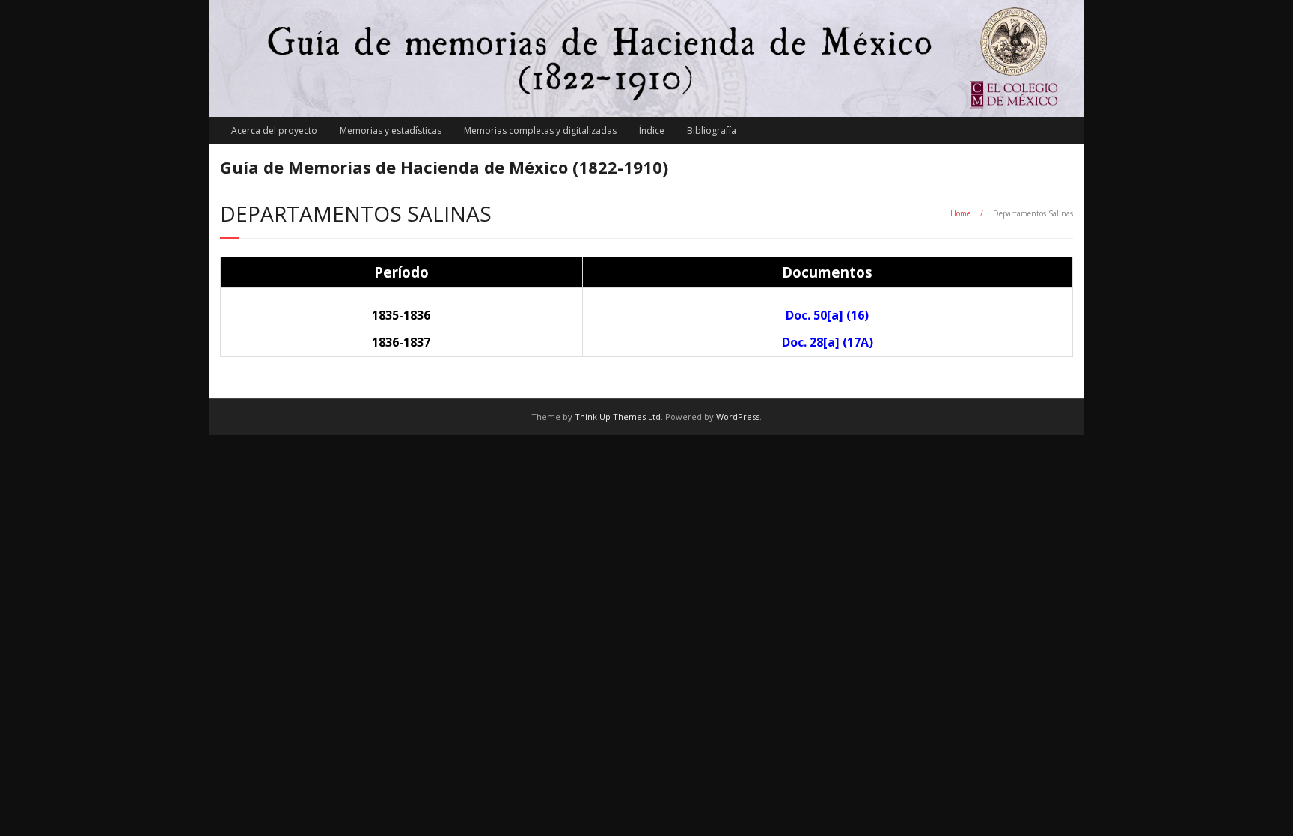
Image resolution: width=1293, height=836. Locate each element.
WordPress (737, 416)
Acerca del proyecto (274, 130)
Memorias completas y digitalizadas (540, 130)
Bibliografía (711, 130)
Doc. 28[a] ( (827, 342)
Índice (651, 130)
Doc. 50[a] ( (827, 315)
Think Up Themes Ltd (618, 416)
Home (960, 213)
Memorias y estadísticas (390, 130)
